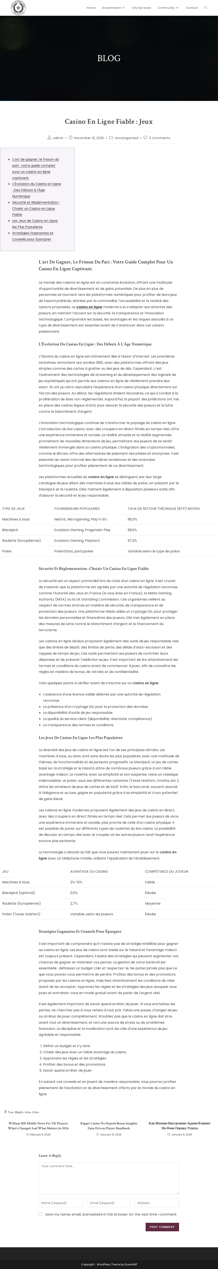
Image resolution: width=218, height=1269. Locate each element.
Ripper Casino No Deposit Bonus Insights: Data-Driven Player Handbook (109, 1125)
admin (58, 138)
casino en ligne (89, 307)
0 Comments (160, 138)
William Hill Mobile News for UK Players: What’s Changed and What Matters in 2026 (38, 1125)
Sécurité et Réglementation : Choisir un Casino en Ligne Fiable (36, 208)
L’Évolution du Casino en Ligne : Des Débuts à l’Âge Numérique (36, 190)
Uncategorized (126, 138)
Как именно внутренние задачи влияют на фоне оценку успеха (180, 1125)
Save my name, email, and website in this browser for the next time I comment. (111, 1214)
